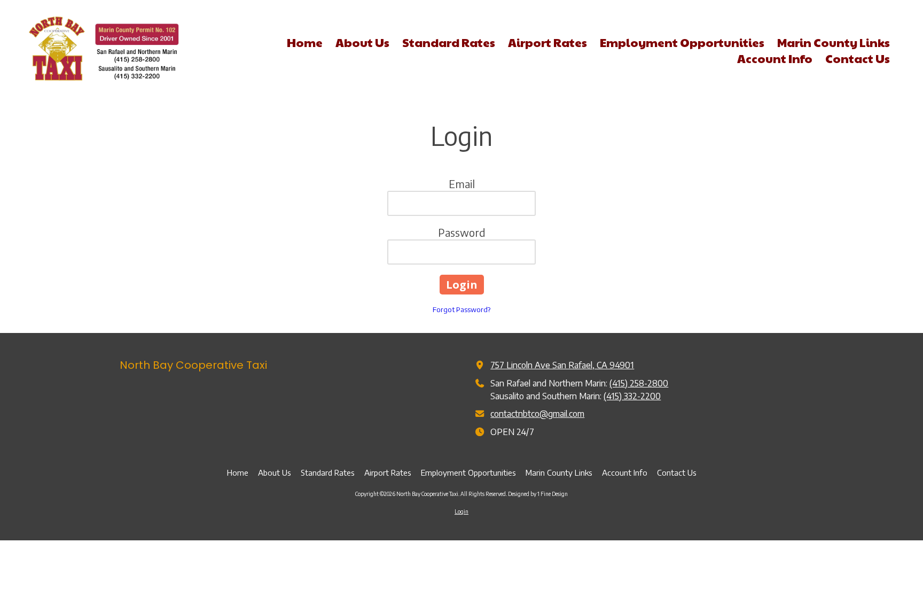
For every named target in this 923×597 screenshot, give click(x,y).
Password (462, 232)
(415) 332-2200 (632, 395)
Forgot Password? (461, 309)
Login (461, 511)
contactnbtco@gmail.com (537, 413)
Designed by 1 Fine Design (538, 494)
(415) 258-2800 (638, 383)
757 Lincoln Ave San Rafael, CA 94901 (562, 364)
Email (462, 183)
